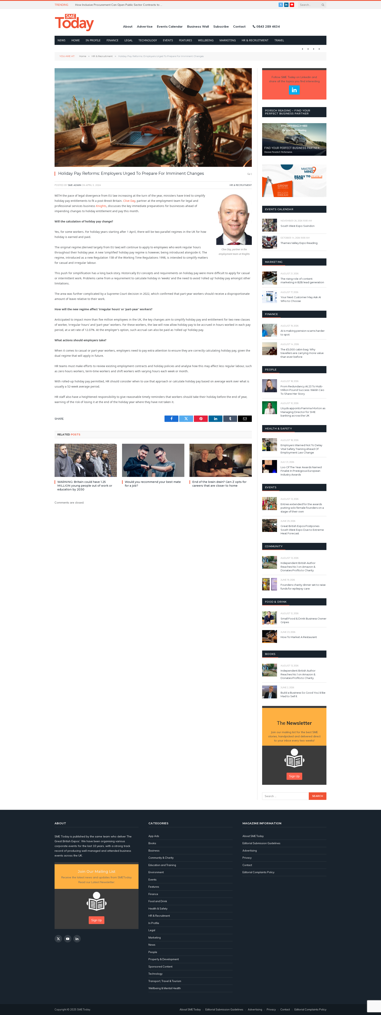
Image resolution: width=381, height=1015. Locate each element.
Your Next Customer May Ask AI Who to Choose (301, 299)
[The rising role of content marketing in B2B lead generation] (269, 278)
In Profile (93, 40)
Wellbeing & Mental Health (164, 988)
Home (75, 40)
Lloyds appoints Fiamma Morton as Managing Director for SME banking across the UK (303, 412)
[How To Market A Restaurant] (269, 636)
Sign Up (294, 776)
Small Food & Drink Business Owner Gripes (303, 620)
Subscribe (221, 26)
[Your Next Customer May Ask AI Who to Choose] (269, 296)
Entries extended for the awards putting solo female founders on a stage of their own (302, 508)
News (61, 40)
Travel (279, 40)
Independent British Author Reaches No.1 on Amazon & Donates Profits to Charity (298, 566)
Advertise (145, 26)
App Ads (153, 836)
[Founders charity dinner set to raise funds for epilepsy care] (269, 584)
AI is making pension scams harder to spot (303, 332)
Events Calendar (170, 26)
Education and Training (162, 865)
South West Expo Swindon (298, 225)
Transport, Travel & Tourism (164, 981)
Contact (239, 26)
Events (168, 40)
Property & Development (163, 959)
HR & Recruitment (255, 40)
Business (154, 850)
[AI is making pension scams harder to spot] (269, 330)
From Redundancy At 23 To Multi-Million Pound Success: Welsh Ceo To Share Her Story (302, 390)
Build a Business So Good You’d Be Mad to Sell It (303, 694)
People (152, 952)
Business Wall (198, 26)
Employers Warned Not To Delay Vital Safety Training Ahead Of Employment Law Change (301, 449)
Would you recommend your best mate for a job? (153, 483)
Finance (112, 40)
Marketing (227, 40)
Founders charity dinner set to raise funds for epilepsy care (303, 586)
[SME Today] (74, 22)
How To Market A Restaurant (299, 637)
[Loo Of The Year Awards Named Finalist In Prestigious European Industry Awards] (269, 466)
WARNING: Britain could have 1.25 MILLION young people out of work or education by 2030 (84, 485)
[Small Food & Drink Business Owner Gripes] (269, 617)
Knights (101, 206)
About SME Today (253, 836)
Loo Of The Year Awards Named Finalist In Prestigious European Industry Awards (301, 471)
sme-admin (74, 185)
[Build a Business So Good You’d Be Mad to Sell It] (269, 691)
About (128, 26)
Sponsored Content (160, 966)
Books (152, 843)
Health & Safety (157, 908)
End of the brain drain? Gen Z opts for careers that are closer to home (219, 483)
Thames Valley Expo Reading (299, 243)
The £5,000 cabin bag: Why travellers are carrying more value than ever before (302, 353)
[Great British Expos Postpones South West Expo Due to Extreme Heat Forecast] (269, 525)
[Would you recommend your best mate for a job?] (153, 460)
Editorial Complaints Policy (258, 872)
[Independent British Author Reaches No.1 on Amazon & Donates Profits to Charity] (269, 562)
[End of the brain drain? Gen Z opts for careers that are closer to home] (221, 460)
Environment (156, 872)
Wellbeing (206, 40)
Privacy (247, 857)
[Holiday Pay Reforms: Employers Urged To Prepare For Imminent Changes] (153, 117)
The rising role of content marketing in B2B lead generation (303, 280)
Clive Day (129, 201)
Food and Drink (157, 901)
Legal (128, 40)
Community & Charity (161, 857)
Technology (148, 40)
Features (185, 40)
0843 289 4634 (268, 26)
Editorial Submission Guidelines (261, 843)
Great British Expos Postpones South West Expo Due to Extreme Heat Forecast (302, 529)
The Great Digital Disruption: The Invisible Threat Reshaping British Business (120, 5)
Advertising (249, 850)
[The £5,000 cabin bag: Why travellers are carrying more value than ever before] (269, 348)
